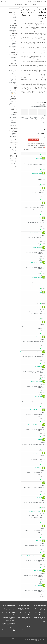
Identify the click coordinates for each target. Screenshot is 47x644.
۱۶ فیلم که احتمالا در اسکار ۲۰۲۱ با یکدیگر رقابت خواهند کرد (14, 155)
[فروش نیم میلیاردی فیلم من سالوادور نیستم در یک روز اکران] (33, 112)
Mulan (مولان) (15, 33)
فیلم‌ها (34, 4)
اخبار (29, 4)
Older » (16, 166)
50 (10, 25)
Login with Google (32, 139)
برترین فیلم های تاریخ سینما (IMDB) (38, 1)
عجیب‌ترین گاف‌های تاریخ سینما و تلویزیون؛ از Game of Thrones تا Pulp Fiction (8, 629)
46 (13, 55)
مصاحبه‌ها (19, 4)
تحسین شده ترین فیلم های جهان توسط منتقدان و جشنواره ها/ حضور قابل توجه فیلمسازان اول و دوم (8, 619)
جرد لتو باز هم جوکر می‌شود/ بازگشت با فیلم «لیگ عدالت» (14, 98)
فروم (13, 4)
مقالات (24, 4)
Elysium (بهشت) (15, 25)
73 (13, 131)
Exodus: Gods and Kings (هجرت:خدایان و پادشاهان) (13, 130)
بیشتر (30, 1)
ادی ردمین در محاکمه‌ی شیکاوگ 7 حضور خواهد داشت (13, 67)
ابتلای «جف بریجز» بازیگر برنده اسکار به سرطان (14, 87)
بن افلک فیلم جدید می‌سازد (41, 621)
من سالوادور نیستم (40, 102)
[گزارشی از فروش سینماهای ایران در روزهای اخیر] (24, 112)
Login (38, 137)
